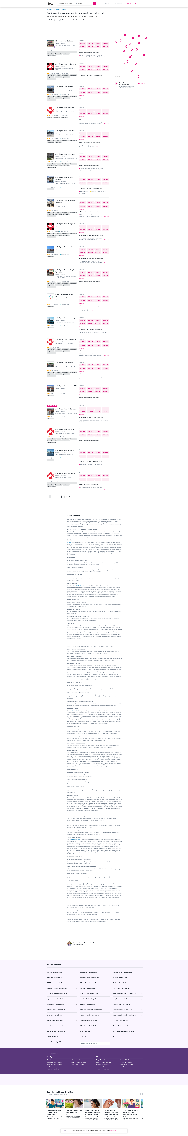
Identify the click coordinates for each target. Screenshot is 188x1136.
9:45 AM (105, 70)
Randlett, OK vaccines (126, 1064)
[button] (130, 56)
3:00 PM (82, 136)
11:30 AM (90, 133)
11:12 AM (105, 324)
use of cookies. (113, 1130)
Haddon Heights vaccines (78, 1062)
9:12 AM (83, 249)
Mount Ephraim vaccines (54, 1064)
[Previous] (139, 1094)
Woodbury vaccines (53, 1069)
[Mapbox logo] (116, 77)
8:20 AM (98, 43)
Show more (106, 57)
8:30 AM (98, 66)
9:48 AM (105, 249)
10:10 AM (82, 183)
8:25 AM (90, 368)
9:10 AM (98, 47)
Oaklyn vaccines (52, 1067)
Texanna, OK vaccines (102, 1067)
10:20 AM (90, 183)
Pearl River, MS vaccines (103, 1062)
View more (81, 49)
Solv (48, 9)
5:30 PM (105, 136)
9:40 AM (90, 179)
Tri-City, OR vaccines (126, 1067)
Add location (141, 83)
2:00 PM (98, 133)
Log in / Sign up (131, 3)
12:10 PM (82, 411)
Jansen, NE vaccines (126, 1062)
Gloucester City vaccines (54, 1062)
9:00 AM (90, 47)
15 (66, 496)
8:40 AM (105, 43)
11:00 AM (82, 133)
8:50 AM (82, 47)
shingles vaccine (74, 711)
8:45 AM (105, 66)
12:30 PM (97, 411)
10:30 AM (98, 183)
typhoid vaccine (74, 883)
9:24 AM (90, 249)
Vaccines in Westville (61, 9)
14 (63, 496)
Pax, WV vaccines (101, 1060)
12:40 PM (105, 411)
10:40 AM (105, 183)
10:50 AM (105, 456)
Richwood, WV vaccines (127, 1060)
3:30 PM (90, 136)
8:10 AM (90, 43)
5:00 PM (98, 136)
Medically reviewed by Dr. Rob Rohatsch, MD (83, 943)
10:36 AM (105, 252)
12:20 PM (90, 411)
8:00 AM (82, 43)
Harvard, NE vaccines (102, 1064)
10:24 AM (98, 252)
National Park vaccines (77, 1064)
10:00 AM (105, 179)
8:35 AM (105, 368)
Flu (111, 546)
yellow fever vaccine (75, 839)
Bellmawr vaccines (76, 1060)
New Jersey (52, 9)
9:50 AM (98, 179)
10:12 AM (90, 252)
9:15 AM (90, 70)
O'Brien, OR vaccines (102, 1069)
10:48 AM (98, 324)
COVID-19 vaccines (80, 586)
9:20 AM (105, 47)
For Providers (118, 3)
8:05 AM (90, 365)
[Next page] (69, 496)
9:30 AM (98, 70)
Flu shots (69, 542)
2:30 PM (105, 133)
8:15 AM (90, 66)
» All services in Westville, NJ (89, 1043)
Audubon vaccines (52, 1060)
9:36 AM (98, 249)
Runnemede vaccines (76, 1067)
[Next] (141, 1094)
